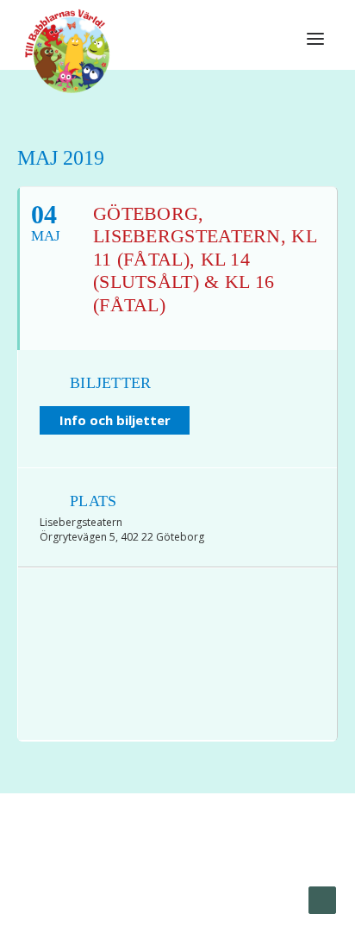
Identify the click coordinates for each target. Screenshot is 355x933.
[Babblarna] (67, 50)
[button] (315, 38)
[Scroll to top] (322, 899)
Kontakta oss (170, 882)
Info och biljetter (115, 420)
